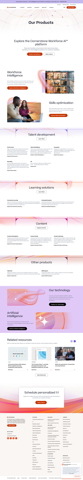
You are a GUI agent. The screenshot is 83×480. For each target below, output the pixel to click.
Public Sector (50, 456)
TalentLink (34, 460)
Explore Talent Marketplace (37, 155)
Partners (59, 4)
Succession (34, 437)
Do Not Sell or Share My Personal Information (58, 478)
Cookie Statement (32, 478)
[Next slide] (75, 341)
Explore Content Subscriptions (14, 244)
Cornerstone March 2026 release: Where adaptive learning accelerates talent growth (17, 347)
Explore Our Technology (57, 304)
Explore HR (33, 166)
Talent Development (36, 430)
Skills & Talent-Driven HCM (53, 423)
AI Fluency (50, 433)
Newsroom (65, 435)
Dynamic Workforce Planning (54, 441)
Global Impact (66, 442)
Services (34, 464)
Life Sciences (50, 462)
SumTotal (34, 457)
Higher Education (51, 467)
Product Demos (66, 460)
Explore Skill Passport (47, 276)
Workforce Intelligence (37, 426)
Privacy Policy (24, 478)
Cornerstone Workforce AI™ (38, 419)
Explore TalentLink (11, 276)
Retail (49, 469)
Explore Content (41, 228)
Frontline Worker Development (54, 443)
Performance (35, 439)
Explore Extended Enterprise (48, 206)
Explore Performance (12, 156)
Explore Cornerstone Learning (14, 206)
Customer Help (65, 4)
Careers (64, 437)
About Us (65, 428)
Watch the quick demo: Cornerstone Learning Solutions (64, 347)
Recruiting (34, 435)
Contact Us (9, 433)
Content (34, 451)
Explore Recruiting (11, 170)
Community (72, 4)
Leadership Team (66, 421)
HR (33, 442)
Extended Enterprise (36, 448)
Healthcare (50, 460)
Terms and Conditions (42, 478)
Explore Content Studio (36, 245)
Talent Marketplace (36, 433)
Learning (34, 446)
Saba (33, 455)
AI (32, 421)
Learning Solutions (36, 444)
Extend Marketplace (36, 469)
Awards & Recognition (67, 444)
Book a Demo (71, 7)
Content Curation (51, 439)
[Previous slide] (71, 341)
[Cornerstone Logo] (11, 7)
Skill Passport (35, 462)
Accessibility (65, 446)
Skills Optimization (36, 428)
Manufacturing (51, 465)
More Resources (41, 375)
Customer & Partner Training (53, 449)
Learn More (41, 139)
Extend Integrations (36, 466)
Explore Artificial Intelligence (17, 328)
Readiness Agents (36, 424)
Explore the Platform (34, 54)
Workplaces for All (51, 451)
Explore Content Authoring (60, 245)
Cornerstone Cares (67, 433)
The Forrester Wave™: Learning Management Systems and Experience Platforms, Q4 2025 (41, 347)
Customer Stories (66, 426)
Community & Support (11, 435)
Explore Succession (58, 155)
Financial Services (51, 458)
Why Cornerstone (66, 419)
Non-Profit (50, 471)
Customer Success (67, 424)
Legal (18, 478)
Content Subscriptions (37, 453)
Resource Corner (66, 458)
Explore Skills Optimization (58, 115)
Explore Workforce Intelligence (17, 88)
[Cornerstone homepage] (18, 417)
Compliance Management (53, 431)
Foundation (65, 430)
